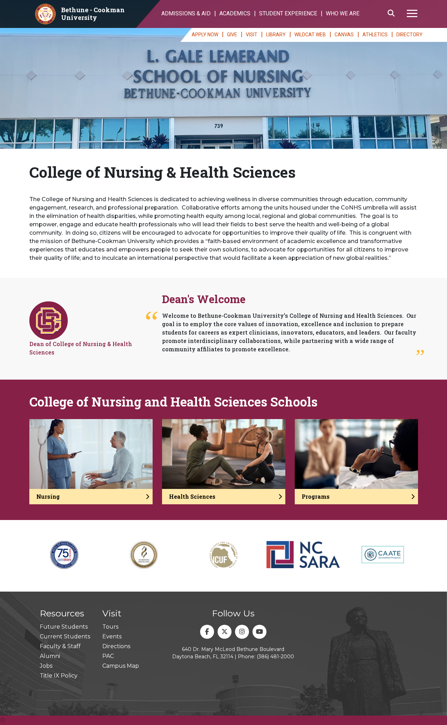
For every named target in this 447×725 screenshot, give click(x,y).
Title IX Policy (59, 675)
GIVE (232, 34)
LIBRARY (276, 34)
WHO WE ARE (342, 13)
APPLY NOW (205, 34)
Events (112, 636)
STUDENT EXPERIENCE (288, 13)
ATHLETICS (375, 34)
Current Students (65, 636)
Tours (110, 626)
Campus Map (120, 665)
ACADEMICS (234, 13)
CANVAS (344, 34)
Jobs (46, 665)
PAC (108, 656)
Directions (116, 646)
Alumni (50, 656)
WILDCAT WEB (310, 34)
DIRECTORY (409, 34)
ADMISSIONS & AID (186, 13)
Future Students (64, 626)
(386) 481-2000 (275, 656)
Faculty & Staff (60, 646)
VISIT (251, 34)
